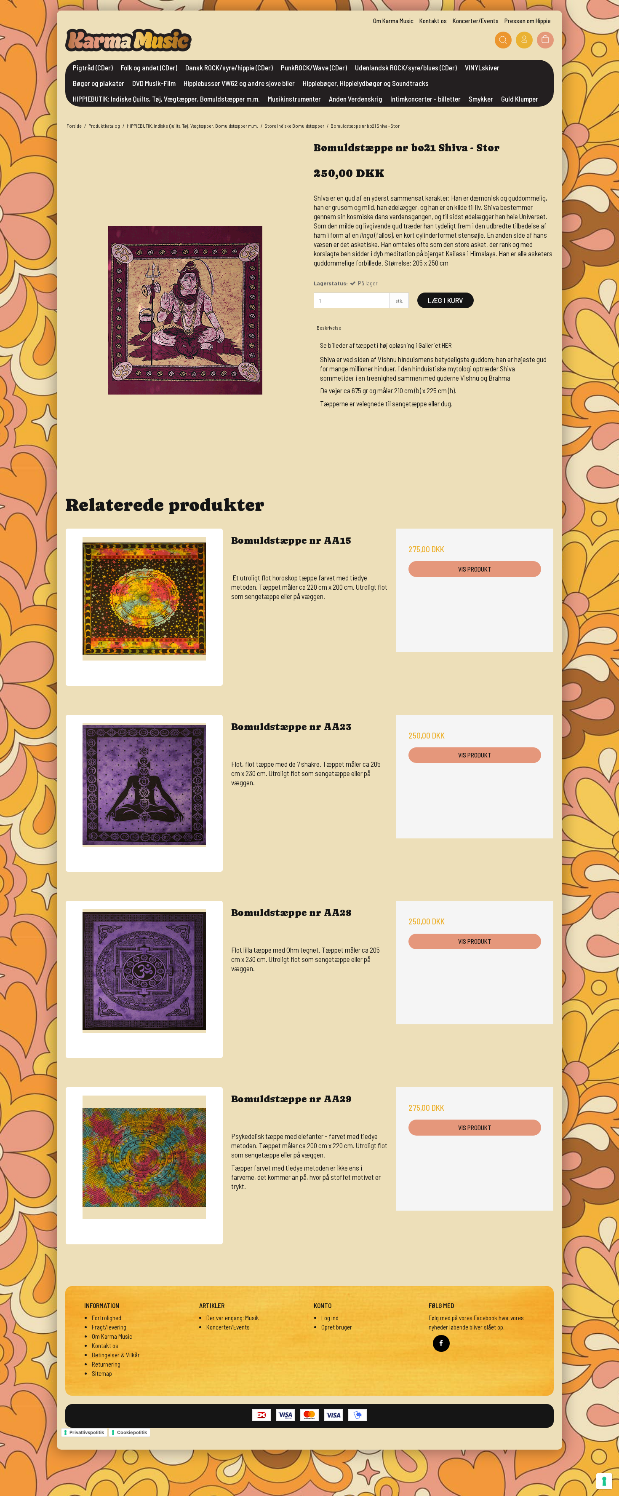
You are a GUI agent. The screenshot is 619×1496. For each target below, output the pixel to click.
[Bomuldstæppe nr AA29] (144, 1166)
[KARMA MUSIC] (128, 40)
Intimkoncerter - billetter (425, 98)
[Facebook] (441, 1343)
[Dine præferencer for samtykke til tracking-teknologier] (604, 1481)
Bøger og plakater (98, 83)
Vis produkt (474, 569)
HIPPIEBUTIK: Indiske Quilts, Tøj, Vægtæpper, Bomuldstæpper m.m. (166, 98)
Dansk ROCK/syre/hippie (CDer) (229, 67)
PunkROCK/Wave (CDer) (314, 67)
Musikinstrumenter (294, 98)
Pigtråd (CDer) (93, 67)
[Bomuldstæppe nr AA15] (144, 607)
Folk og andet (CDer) (149, 67)
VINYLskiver (482, 67)
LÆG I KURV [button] (445, 300)
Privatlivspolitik (86, 1432)
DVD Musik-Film (154, 83)
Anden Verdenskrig (355, 98)
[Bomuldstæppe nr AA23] (144, 793)
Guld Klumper (519, 98)
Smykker (481, 98)
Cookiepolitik (132, 1432)
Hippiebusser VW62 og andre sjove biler (239, 83)
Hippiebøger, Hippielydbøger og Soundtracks (366, 83)
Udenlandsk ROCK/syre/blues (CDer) (406, 67)
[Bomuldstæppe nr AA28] (144, 979)
